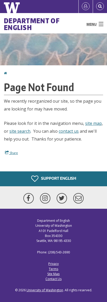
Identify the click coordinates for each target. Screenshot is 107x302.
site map (93, 123)
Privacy (53, 264)
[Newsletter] (78, 198)
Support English (58, 178)
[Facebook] (29, 198)
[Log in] (86, 6)
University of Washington (44, 290)
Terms (53, 269)
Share (13, 153)
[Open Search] (100, 6)
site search (19, 131)
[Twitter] (63, 198)
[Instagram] (46, 198)
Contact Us (53, 279)
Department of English (32, 24)
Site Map (53, 274)
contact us (69, 131)
